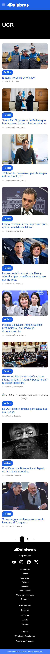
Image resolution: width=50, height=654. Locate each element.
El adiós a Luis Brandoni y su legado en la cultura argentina (23, 470)
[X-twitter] (36, 562)
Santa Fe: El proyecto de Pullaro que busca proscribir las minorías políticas (24, 122)
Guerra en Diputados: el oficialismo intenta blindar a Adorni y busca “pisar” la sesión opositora (25, 379)
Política (7, 72)
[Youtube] (14, 562)
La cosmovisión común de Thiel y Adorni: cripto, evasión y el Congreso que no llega (24, 276)
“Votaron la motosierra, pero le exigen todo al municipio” (24, 175)
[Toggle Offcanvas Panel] (4, 5)
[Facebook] (29, 562)
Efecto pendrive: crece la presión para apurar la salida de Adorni (24, 226)
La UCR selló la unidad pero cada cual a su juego (24, 410)
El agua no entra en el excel (18, 77)
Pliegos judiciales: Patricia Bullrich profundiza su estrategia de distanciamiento (22, 328)
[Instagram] (21, 562)
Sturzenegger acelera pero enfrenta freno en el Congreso (23, 521)
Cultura (7, 463)
